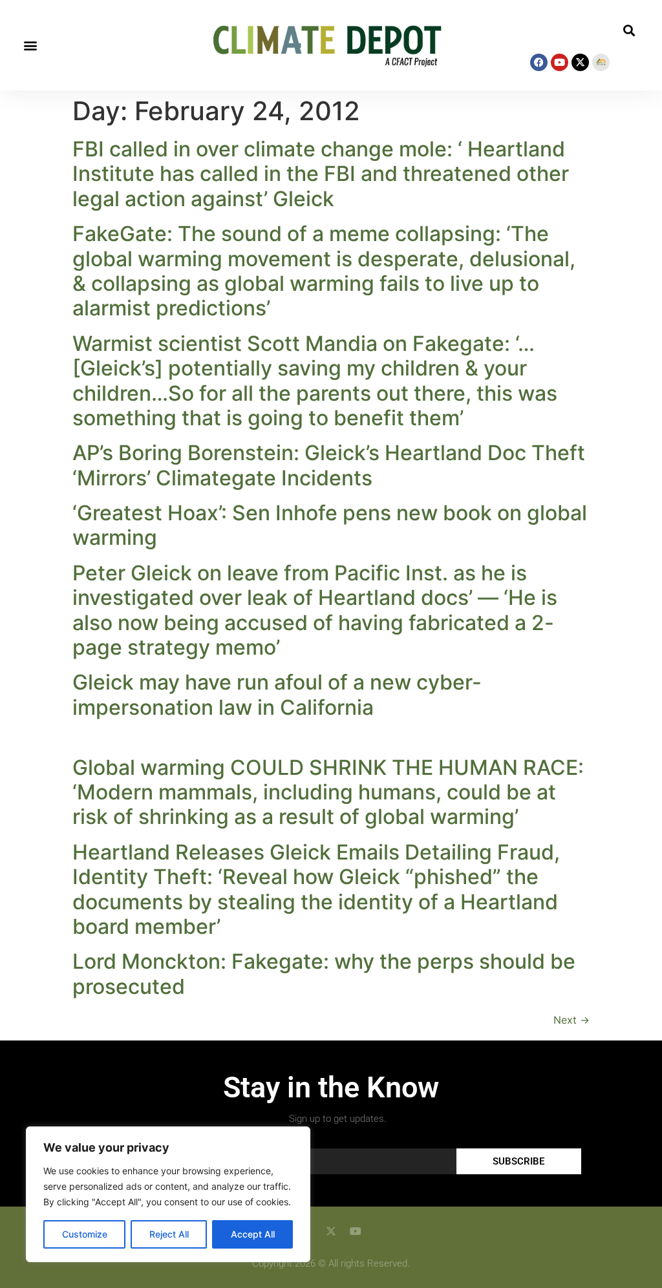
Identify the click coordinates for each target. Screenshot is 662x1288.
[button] (30, 45)
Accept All (253, 1234)
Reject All (169, 1234)
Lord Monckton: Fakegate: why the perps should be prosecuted (323, 973)
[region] (168, 1194)
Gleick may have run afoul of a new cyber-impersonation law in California (277, 694)
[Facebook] (539, 62)
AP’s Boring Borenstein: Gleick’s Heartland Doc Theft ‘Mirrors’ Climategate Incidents (328, 465)
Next (571, 1019)
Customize (84, 1234)
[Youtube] (559, 62)
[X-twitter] (580, 62)
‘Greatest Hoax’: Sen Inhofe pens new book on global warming (329, 525)
